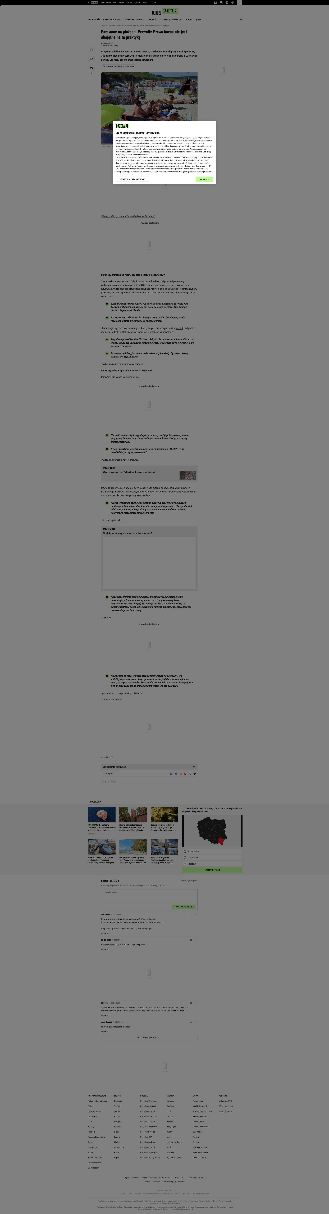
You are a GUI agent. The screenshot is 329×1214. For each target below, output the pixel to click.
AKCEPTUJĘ (204, 179)
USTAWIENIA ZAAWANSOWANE (132, 179)
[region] (164, 152)
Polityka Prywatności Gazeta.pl (192, 172)
